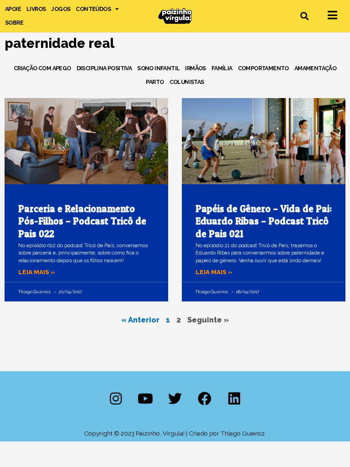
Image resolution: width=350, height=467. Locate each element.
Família (221, 68)
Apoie (13, 8)
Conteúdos (93, 8)
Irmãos (195, 68)
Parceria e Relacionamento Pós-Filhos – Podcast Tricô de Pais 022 (82, 221)
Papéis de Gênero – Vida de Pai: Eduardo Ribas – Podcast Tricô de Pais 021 (264, 221)
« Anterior (140, 320)
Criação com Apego (42, 68)
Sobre (14, 22)
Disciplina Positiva (104, 68)
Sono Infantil (158, 68)
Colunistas (187, 81)
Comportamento (263, 68)
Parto (155, 81)
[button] (304, 16)
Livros (36, 8)
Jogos (60, 8)
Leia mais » (36, 271)
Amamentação (315, 68)
